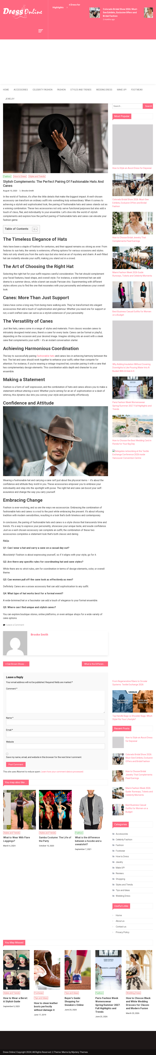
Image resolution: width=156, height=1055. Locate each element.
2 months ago (104, 19)
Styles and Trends (80, 89)
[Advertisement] (78, 62)
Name (9, 718)
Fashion (61, 89)
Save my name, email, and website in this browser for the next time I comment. (44, 757)
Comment (11, 688)
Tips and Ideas (123, 890)
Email (9, 730)
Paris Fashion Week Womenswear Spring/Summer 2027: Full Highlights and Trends (107, 1005)
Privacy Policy (122, 932)
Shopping (120, 879)
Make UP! (121, 89)
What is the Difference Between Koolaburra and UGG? (96, 664)
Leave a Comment (15, 625)
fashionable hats (46, 355)
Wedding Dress (104, 89)
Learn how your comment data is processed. (62, 771)
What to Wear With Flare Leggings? (16, 839)
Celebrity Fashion (42, 89)
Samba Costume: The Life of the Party (55, 839)
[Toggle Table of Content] (33, 229)
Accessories (21, 89)
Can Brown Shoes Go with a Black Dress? (18, 664)
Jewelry (9, 99)
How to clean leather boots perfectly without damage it (46, 1006)
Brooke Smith (28, 191)
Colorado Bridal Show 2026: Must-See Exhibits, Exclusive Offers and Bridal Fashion (115, 12)
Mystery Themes (79, 1052)
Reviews (120, 873)
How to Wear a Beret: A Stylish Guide (15, 1000)
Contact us (121, 926)
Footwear (137, 89)
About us (120, 921)
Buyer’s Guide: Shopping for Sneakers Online (74, 1001)
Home (6, 89)
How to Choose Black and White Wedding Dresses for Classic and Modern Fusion (138, 1003)
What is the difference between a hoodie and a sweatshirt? (88, 841)
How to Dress (20, 176)
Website (10, 742)
